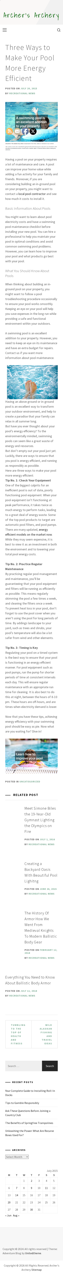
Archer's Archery (31, 15)
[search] (57, 30)
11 (46, 1188)
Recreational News (22, 93)
